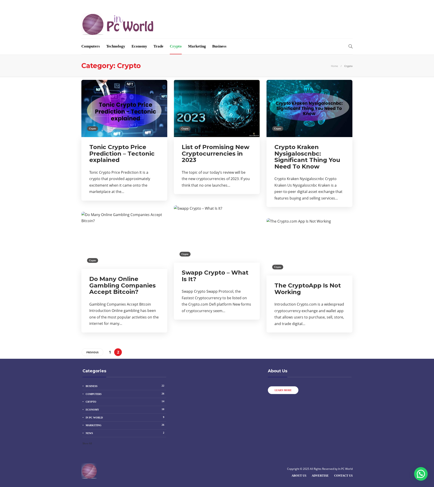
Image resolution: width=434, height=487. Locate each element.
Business (219, 46)
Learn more (283, 390)
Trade (158, 46)
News (125, 433)
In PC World (125, 417)
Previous (92, 352)
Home (334, 66)
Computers (90, 46)
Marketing (197, 46)
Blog (128, 5)
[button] (421, 474)
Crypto (176, 46)
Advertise (110, 5)
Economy (139, 46)
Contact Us (146, 5)
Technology (115, 46)
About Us (89, 5)
